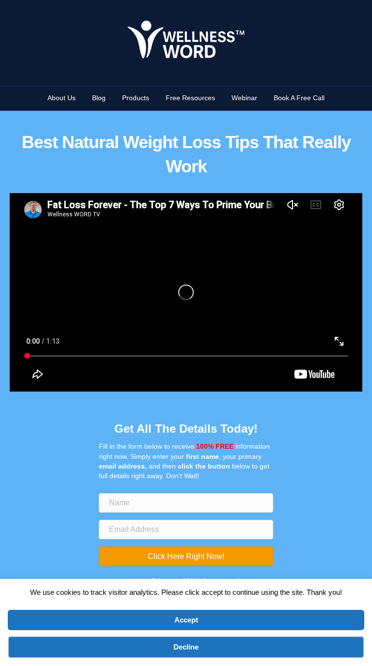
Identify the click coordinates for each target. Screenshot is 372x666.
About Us (61, 98)
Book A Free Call (299, 98)
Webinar (244, 98)
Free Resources (190, 98)
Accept (186, 620)
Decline (186, 647)
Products (135, 98)
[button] (186, 556)
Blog (99, 98)
